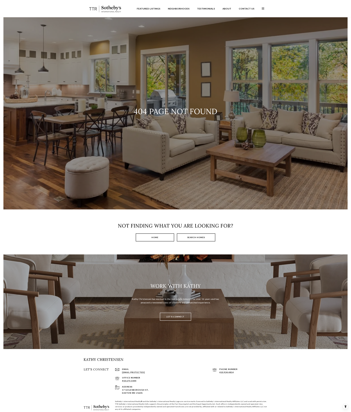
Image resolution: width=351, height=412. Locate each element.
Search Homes (196, 237)
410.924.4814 (226, 372)
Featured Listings (148, 8)
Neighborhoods (179, 8)
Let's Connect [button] (175, 316)
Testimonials (206, 8)
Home (155, 237)
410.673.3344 (129, 381)
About (227, 8)
